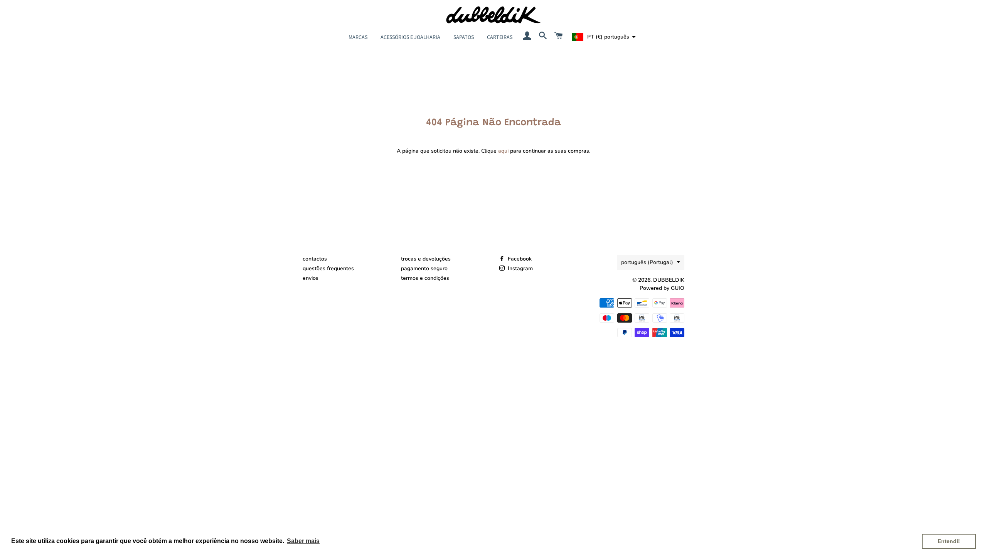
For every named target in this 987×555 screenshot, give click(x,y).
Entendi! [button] (949, 541)
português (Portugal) (647, 262)
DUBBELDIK (668, 280)
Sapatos (463, 37)
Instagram (519, 268)
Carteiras (499, 37)
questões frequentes (328, 268)
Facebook (519, 258)
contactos (315, 258)
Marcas (358, 37)
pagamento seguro (424, 268)
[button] (602, 37)
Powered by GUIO (662, 288)
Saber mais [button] (303, 541)
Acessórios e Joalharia (410, 37)
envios (310, 278)
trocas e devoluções (426, 258)
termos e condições (425, 278)
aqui (503, 151)
